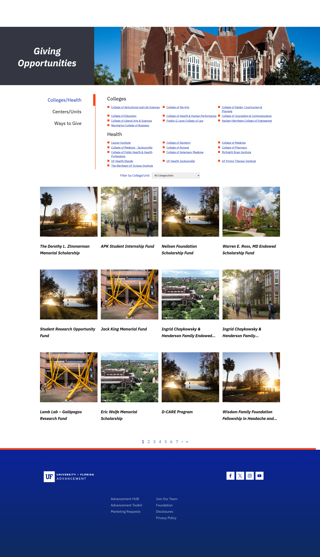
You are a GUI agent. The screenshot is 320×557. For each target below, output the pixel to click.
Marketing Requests (125, 511)
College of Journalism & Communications (247, 116)
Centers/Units (67, 111)
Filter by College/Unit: (135, 175)
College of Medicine (234, 142)
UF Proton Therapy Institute (239, 161)
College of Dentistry (178, 142)
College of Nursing (177, 147)
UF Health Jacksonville (180, 161)
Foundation (164, 505)
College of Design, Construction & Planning (242, 109)
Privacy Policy (166, 518)
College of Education (123, 116)
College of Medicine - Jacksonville (131, 147)
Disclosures (164, 511)
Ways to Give (68, 123)
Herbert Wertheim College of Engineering (247, 120)
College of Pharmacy (234, 147)
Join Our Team (167, 499)
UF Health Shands (122, 161)
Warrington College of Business (130, 125)
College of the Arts (177, 107)
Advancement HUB (125, 499)
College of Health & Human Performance (191, 116)
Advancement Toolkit (126, 505)
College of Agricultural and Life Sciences (135, 107)
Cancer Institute (121, 142)
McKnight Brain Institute (236, 152)
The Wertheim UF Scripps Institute (132, 165)
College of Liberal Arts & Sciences (131, 120)
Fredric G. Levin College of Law (184, 120)
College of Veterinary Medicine (185, 152)
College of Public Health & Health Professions (131, 154)
